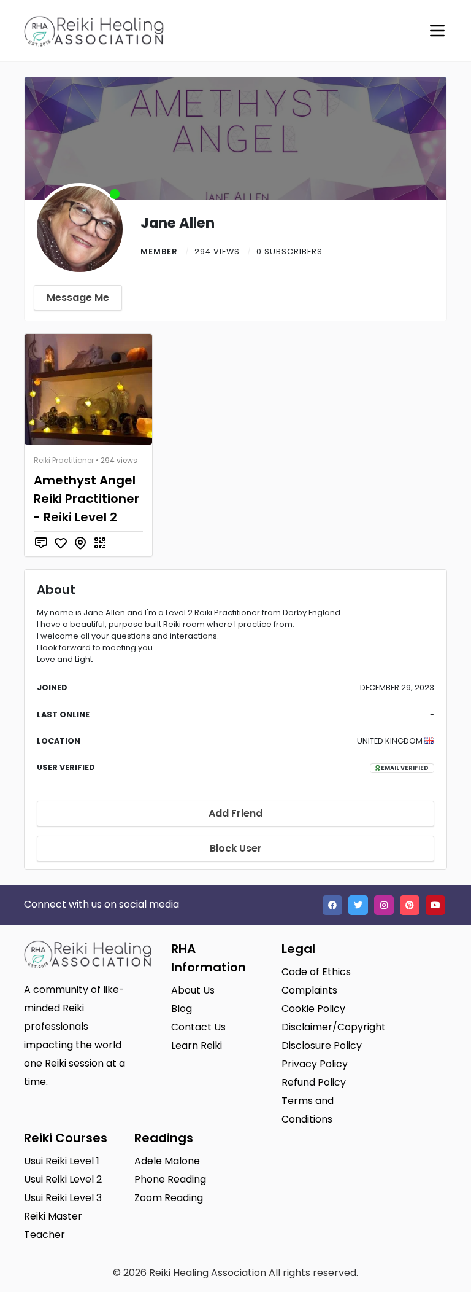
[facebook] (332, 905)
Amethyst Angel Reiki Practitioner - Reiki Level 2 (86, 499)
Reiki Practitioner (64, 460)
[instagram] (384, 905)
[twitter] (358, 905)
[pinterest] (409, 905)
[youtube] (435, 905)
